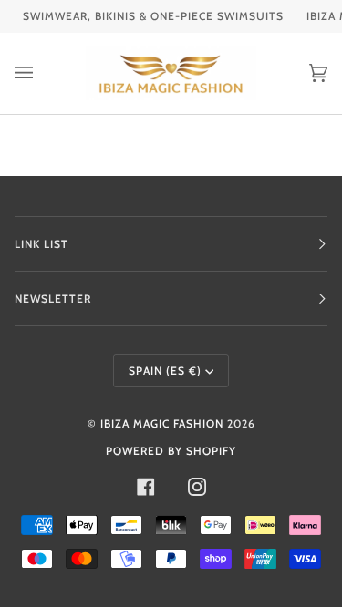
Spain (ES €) (165, 370)
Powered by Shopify (171, 451)
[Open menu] (42, 73)
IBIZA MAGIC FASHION (161, 423)
